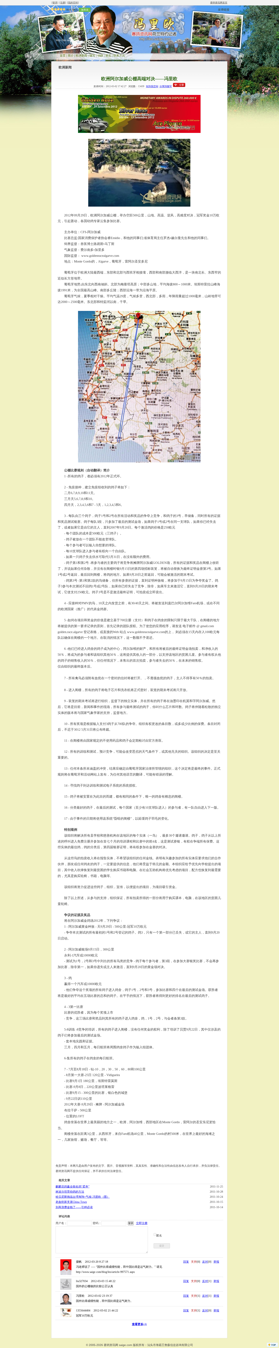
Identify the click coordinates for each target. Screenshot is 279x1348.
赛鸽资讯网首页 (218, 2)
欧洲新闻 (81, 55)
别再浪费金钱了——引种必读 (74, 1207)
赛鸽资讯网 (111, 1345)
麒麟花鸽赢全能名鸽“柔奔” (72, 1186)
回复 (186, 1261)
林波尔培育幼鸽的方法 (70, 1191)
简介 (71, 55)
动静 (100, 55)
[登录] (55, 2)
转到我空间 (152, 86)
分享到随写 (166, 86)
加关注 (84, 9)
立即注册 (141, 1223)
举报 (216, 1261)
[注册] (62, 2)
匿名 (159, 1235)
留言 (108, 55)
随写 (92, 55)
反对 (205, 1261)
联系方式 (119, 55)
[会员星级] (58, 9)
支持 (194, 1261)
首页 (63, 55)
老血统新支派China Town (71, 1201)
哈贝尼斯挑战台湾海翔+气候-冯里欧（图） (83, 1196)
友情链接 (223, 9)
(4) (139, 1324)
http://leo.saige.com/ (67, 40)
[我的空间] (73, 2)
